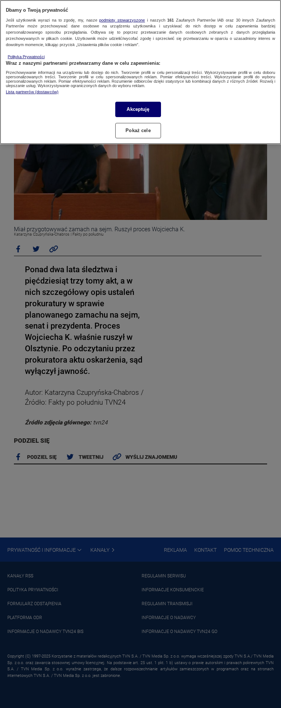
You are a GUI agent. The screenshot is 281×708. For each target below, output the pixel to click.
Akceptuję (138, 109)
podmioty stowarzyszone (122, 20)
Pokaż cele (137, 130)
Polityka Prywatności (26, 57)
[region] (140, 72)
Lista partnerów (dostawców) (32, 92)
